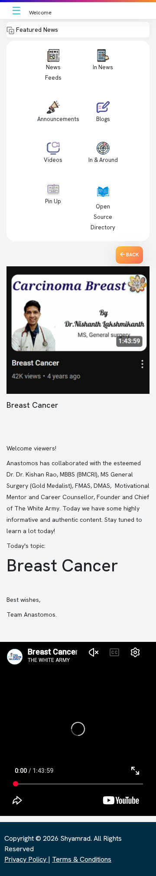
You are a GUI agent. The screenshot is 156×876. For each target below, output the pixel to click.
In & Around (103, 160)
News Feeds (53, 72)
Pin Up (53, 201)
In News (103, 67)
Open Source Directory (103, 217)
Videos (53, 160)
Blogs (103, 119)
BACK (132, 255)
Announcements (58, 119)
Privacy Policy (26, 859)
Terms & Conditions (81, 859)
